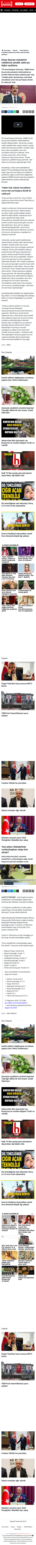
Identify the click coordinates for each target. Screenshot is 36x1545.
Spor (31, 10)
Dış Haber (24, 10)
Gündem (7, 10)
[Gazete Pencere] (6, 4)
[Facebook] (2, 111)
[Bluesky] (8, 111)
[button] (27, 111)
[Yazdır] (24, 111)
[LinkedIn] (11, 111)
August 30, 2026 (11, 1008)
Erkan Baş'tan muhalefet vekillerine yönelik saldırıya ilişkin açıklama (15, 52)
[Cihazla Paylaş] (17, 111)
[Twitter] (5, 111)
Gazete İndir (29, 4)
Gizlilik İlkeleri (28, 1527)
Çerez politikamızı (27, 1539)
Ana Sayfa (7, 50)
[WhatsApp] (14, 111)
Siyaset (15, 50)
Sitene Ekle (17, 1529)
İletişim (19, 1527)
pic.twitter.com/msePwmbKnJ (16, 1003)
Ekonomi (15, 10)
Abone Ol (19, 4)
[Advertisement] (18, 633)
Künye (13, 1527)
